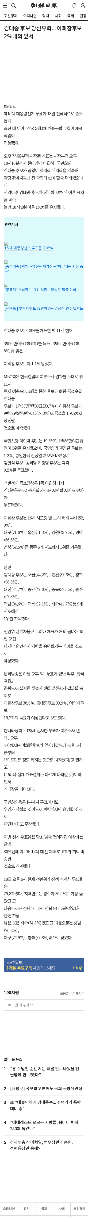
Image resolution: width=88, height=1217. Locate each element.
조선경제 (79, 1209)
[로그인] (83, 5)
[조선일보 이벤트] (44, 965)
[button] (5, 5)
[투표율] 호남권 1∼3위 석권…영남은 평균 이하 (40, 289)
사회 (62, 1209)
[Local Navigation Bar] (5, 5)
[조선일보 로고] (44, 5)
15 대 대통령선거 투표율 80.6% (28, 248)
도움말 (64, 993)
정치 (27, 1209)
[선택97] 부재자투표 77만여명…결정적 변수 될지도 (43, 308)
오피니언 (9, 1209)
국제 (44, 1209)
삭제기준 (78, 993)
